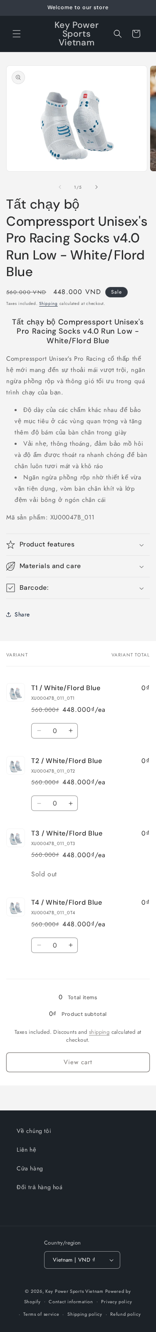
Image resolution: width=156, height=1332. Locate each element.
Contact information (71, 1301)
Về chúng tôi (34, 1131)
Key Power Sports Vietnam (74, 1291)
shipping (99, 1032)
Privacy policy (116, 1301)
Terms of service (41, 1314)
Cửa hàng (30, 1168)
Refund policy (125, 1314)
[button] (16, 34)
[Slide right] (96, 187)
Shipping (48, 303)
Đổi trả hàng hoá (40, 1187)
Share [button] (22, 614)
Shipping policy (84, 1314)
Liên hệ (26, 1149)
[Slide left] (60, 187)
